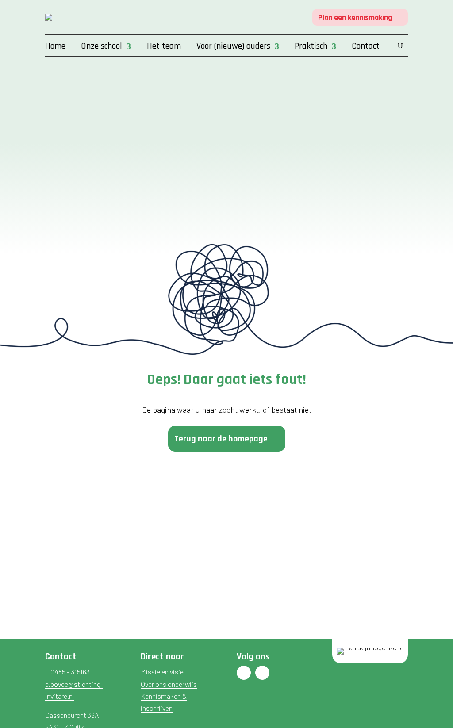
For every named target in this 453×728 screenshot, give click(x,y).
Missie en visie (162, 671)
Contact (366, 47)
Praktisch (311, 47)
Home (55, 47)
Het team (164, 47)
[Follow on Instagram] (262, 673)
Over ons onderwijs (169, 684)
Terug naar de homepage (221, 438)
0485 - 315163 (70, 671)
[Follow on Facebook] (244, 673)
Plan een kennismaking (355, 17)
